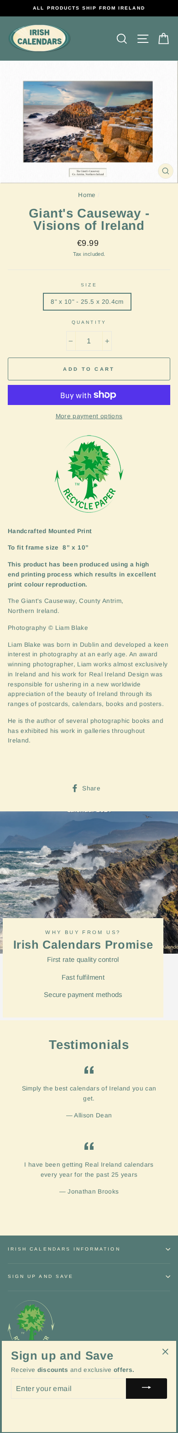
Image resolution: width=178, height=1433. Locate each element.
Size (89, 284)
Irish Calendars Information (64, 1248)
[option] (89, 8)
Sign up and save (40, 1276)
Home (86, 195)
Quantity (89, 322)
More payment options (89, 416)
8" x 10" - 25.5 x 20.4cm (87, 301)
